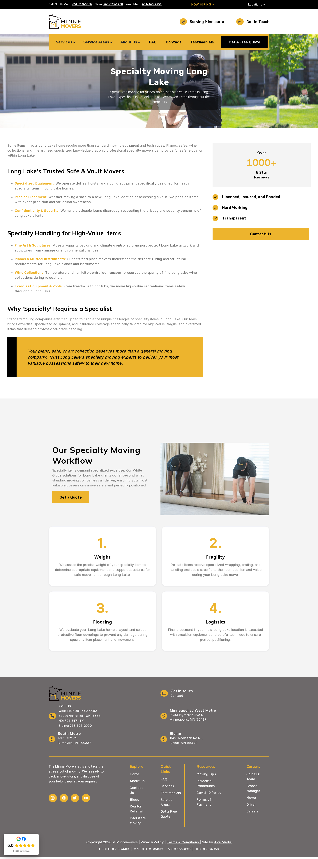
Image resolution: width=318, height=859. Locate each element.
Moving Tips (206, 774)
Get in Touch (257, 22)
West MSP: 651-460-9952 (78, 711)
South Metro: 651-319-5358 (79, 716)
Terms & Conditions (183, 842)
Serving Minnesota (207, 22)
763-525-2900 (113, 4)
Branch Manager (253, 788)
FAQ (152, 42)
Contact (173, 42)
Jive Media (223, 842)
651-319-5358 (82, 4)
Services (167, 786)
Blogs (134, 800)
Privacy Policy (152, 842)
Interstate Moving (138, 820)
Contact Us (260, 234)
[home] (65, 21)
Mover (251, 798)
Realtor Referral (136, 808)
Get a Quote (71, 497)
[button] (203, 4)
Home (134, 774)
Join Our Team (252, 776)
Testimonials (202, 42)
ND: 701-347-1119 (71, 720)
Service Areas (166, 802)
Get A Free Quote (244, 42)
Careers (252, 811)
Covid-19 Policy (209, 793)
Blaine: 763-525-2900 (75, 725)
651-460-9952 (152, 4)
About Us (137, 781)
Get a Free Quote (169, 814)
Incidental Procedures (206, 783)
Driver (251, 805)
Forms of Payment (204, 802)
